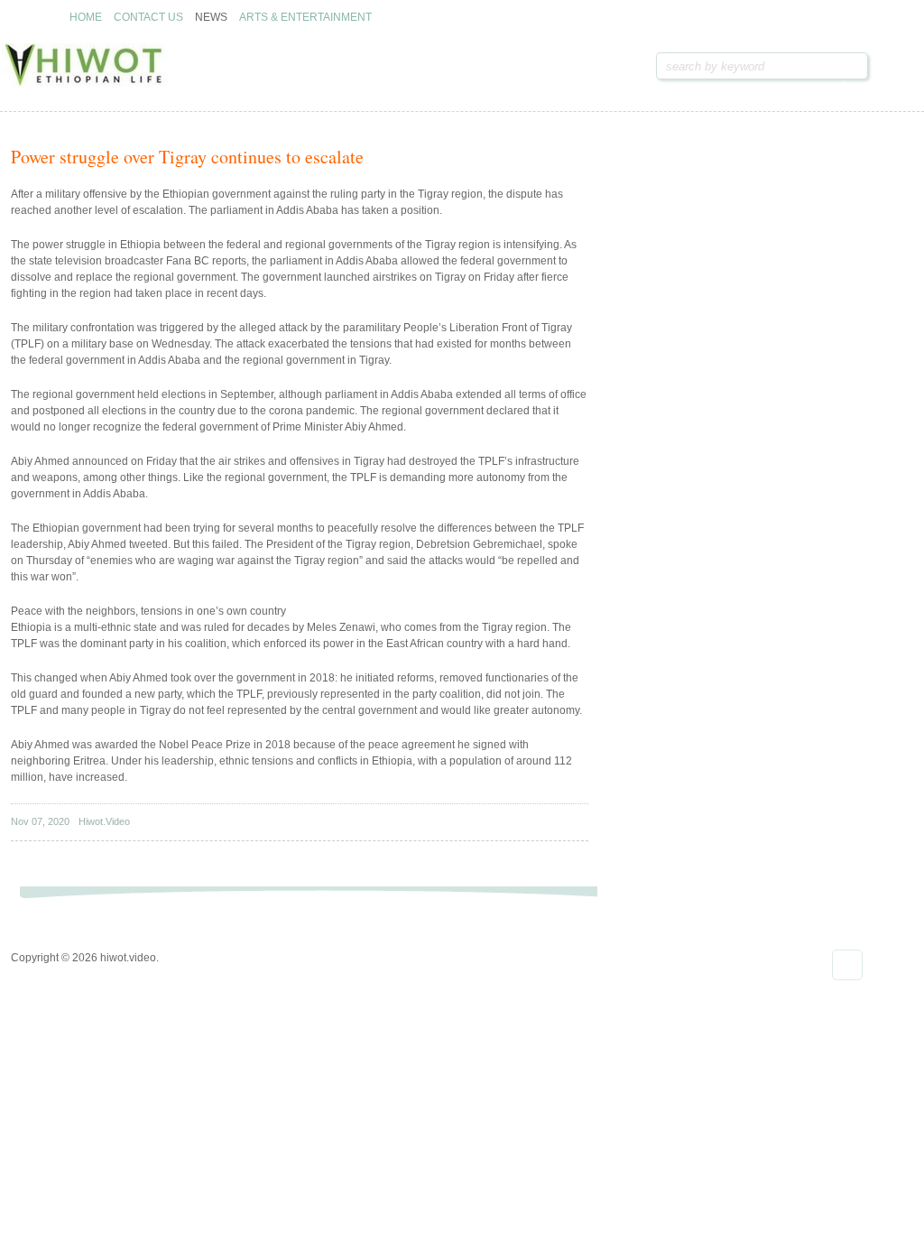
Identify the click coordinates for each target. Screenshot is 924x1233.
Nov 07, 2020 (40, 821)
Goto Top (847, 965)
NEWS (211, 17)
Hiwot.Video (104, 821)
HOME (85, 17)
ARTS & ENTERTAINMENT (305, 17)
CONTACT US (148, 17)
